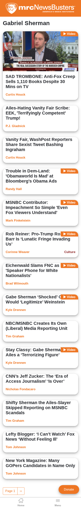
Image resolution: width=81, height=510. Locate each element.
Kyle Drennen (16, 310)
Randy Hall (14, 189)
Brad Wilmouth (17, 283)
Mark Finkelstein (18, 220)
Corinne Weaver (18, 252)
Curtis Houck (15, 94)
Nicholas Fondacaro (20, 389)
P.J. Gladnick (15, 126)
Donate (69, 489)
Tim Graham (15, 336)
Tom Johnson (16, 447)
